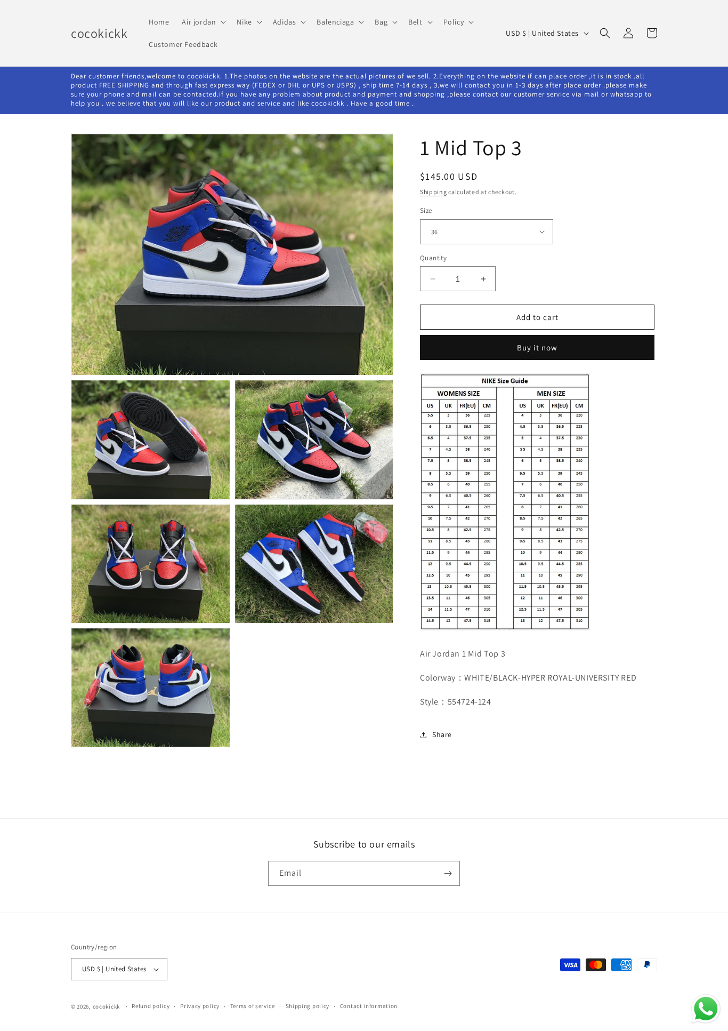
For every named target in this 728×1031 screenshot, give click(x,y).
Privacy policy (200, 1006)
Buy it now (537, 347)
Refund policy (150, 1006)
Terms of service (252, 1006)
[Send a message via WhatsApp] (706, 1009)
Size (426, 210)
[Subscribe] (447, 873)
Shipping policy (308, 1006)
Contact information (369, 1006)
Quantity (433, 257)
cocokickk (106, 1006)
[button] (202, 22)
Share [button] (442, 734)
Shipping (433, 192)
